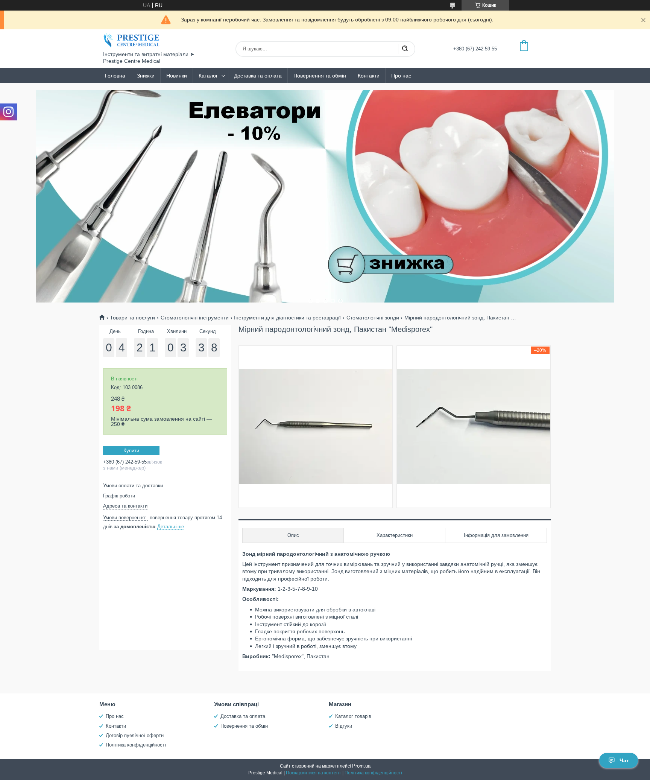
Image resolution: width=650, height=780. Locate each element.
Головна (115, 76)
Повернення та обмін (319, 76)
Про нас (401, 76)
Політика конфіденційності (136, 745)
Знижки (146, 76)
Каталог (208, 76)
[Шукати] (405, 49)
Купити (131, 450)
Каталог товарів (353, 716)
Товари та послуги (132, 318)
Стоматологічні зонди (372, 318)
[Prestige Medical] (131, 40)
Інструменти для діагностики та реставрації (287, 318)
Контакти (369, 76)
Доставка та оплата (258, 76)
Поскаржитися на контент (313, 772)
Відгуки (343, 726)
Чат (624, 760)
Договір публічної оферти (135, 735)
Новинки (176, 76)
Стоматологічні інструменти (195, 318)
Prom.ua (361, 766)
